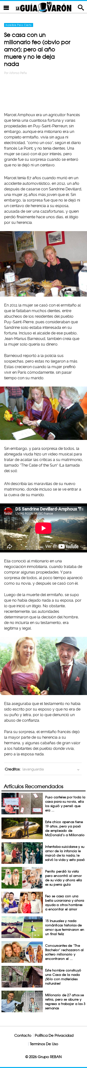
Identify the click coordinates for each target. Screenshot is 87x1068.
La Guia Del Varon (43, 7)
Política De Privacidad (54, 1035)
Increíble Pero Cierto (19, 25)
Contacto (22, 1035)
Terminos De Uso (44, 1044)
